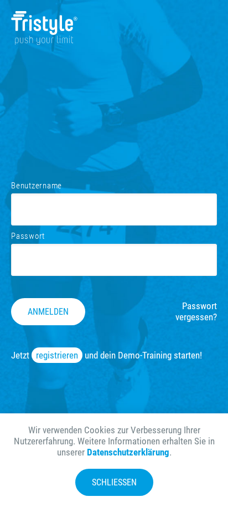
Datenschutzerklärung (128, 452)
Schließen (114, 482)
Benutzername (36, 186)
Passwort (28, 236)
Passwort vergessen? (196, 311)
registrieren (57, 355)
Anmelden (48, 311)
